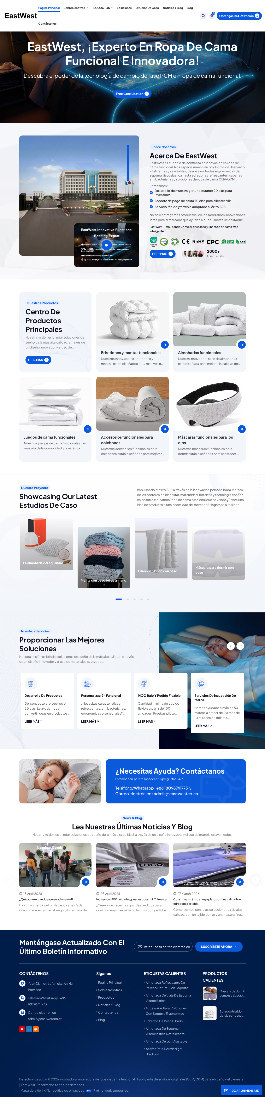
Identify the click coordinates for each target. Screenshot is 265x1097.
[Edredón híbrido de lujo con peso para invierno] (210, 1013)
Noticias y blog (173, 8)
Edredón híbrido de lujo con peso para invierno (231, 1013)
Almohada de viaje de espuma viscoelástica (168, 998)
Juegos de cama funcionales (49, 437)
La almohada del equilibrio (43, 563)
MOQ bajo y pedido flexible (159, 695)
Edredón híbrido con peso (157, 571)
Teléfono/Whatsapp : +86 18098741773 (151, 787)
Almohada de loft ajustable (166, 1041)
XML (47, 1090)
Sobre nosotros (74, 8)
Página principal (49, 8)
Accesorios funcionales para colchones (127, 440)
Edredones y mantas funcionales (130, 352)
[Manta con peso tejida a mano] (103, 557)
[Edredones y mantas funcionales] (132, 319)
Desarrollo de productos (43, 695)
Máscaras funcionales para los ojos (205, 440)
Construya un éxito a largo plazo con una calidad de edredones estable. (207, 901)
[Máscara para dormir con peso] (218, 553)
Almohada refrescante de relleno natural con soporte (167, 985)
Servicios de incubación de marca (215, 697)
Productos (106, 997)
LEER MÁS (159, 254)
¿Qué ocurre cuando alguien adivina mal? (46, 899)
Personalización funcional (101, 695)
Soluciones (124, 8)
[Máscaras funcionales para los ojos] (209, 404)
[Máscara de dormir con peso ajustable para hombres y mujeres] (210, 993)
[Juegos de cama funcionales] (55, 404)
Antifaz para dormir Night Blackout (164, 1051)
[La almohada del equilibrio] (46, 544)
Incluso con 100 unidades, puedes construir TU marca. (131, 899)
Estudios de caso (147, 8)
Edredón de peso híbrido (164, 1021)
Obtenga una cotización (236, 16)
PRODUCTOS (101, 8)
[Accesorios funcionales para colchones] (132, 404)
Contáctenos (47, 23)
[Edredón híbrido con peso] (161, 548)
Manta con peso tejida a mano (103, 580)
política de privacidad (68, 1090)
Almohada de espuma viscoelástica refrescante (165, 1031)
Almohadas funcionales (199, 352)
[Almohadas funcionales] (209, 319)
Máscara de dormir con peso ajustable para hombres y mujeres (232, 993)
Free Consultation (129, 94)
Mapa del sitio (30, 1090)
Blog (190, 8)
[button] (7, 68)
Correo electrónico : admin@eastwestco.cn (156, 793)
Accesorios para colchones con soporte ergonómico (166, 1010)
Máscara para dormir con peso (214, 569)
